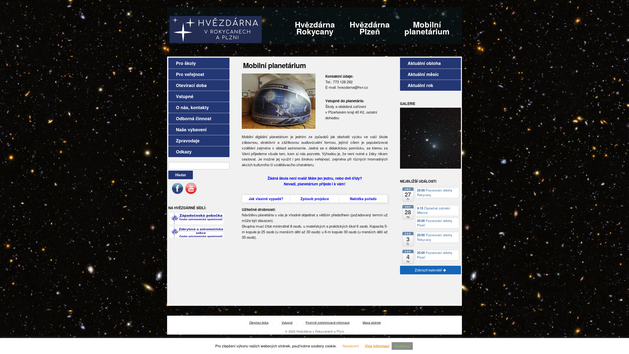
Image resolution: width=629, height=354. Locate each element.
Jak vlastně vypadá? (266, 198)
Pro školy (186, 63)
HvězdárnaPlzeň (370, 28)
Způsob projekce (314, 198)
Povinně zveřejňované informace (328, 322)
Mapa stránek (372, 322)
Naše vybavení (191, 129)
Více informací (377, 346)
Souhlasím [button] (402, 346)
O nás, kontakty (192, 107)
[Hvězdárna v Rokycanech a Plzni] (216, 29)
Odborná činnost (193, 118)
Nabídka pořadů (363, 198)
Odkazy (184, 151)
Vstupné (184, 96)
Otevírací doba (191, 85)
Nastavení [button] (351, 345)
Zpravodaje (188, 140)
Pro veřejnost (190, 74)
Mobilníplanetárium (426, 28)
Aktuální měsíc (423, 74)
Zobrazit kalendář (429, 269)
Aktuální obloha (424, 63)
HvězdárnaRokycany (315, 28)
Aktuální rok (420, 85)
